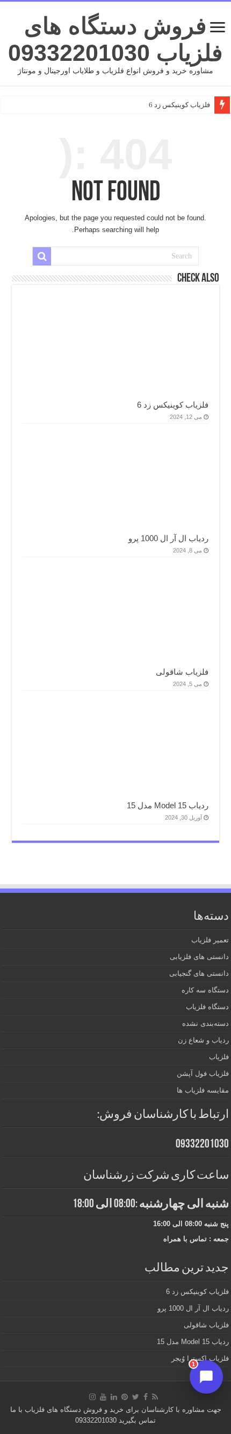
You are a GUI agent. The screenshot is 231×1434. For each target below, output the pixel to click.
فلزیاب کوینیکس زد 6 (179, 105)
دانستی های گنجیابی (199, 973)
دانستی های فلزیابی (199, 957)
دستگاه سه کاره (205, 990)
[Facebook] (145, 1396)
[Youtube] (103, 1396)
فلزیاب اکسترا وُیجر (200, 1358)
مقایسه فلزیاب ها (203, 1090)
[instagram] (92, 1396)
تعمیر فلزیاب (210, 940)
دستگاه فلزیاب (207, 1007)
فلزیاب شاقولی (182, 671)
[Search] (42, 256)
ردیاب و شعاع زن (203, 1040)
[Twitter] (135, 1396)
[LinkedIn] (114, 1396)
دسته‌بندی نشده (205, 1023)
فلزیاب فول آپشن (203, 1073)
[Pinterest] (124, 1396)
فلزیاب (219, 1057)
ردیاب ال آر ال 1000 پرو (168, 538)
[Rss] (155, 1396)
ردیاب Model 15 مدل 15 (167, 805)
